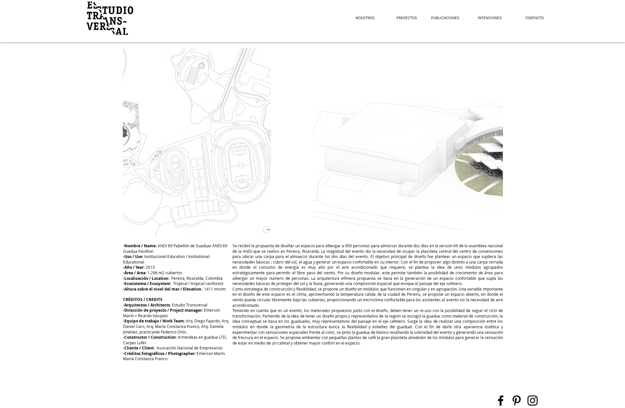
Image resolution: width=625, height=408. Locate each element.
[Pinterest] (516, 400)
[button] (110, 18)
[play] (489, 231)
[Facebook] (500, 400)
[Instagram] (532, 400)
